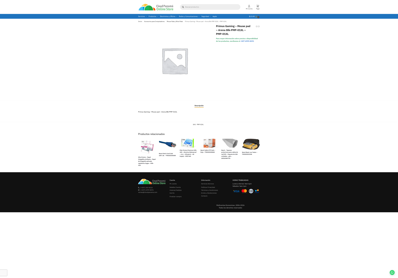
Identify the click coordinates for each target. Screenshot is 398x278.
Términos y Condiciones (209, 190)
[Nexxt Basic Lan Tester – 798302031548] (251, 144)
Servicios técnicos (207, 184)
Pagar (258, 9)
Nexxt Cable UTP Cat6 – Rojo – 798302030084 (208, 151)
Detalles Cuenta (175, 187)
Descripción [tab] (199, 106)
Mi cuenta (173, 184)
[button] (254, 16)
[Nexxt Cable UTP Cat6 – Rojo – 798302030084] (209, 143)
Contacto (204, 196)
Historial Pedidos (176, 190)
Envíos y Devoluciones (209, 193)
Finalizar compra (175, 197)
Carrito (172, 193)
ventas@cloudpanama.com (147, 192)
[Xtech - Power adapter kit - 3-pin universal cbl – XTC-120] (257, 26)
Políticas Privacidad (208, 187)
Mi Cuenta (249, 9)
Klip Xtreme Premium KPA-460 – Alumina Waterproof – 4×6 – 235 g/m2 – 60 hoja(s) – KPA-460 (188, 153)
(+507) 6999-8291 (147, 190)
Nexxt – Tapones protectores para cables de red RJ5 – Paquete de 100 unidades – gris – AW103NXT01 (229, 154)
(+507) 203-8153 (146, 188)
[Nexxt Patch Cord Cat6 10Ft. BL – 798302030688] (168, 145)
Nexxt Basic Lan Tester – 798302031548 (249, 153)
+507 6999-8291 (247, 41)
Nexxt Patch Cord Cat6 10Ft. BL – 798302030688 (167, 155)
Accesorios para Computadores (154, 21)
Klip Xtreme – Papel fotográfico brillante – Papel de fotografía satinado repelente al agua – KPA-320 (147, 161)
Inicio (140, 21)
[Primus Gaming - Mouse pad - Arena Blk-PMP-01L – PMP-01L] (259, 26)
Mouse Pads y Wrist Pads (175, 21)
